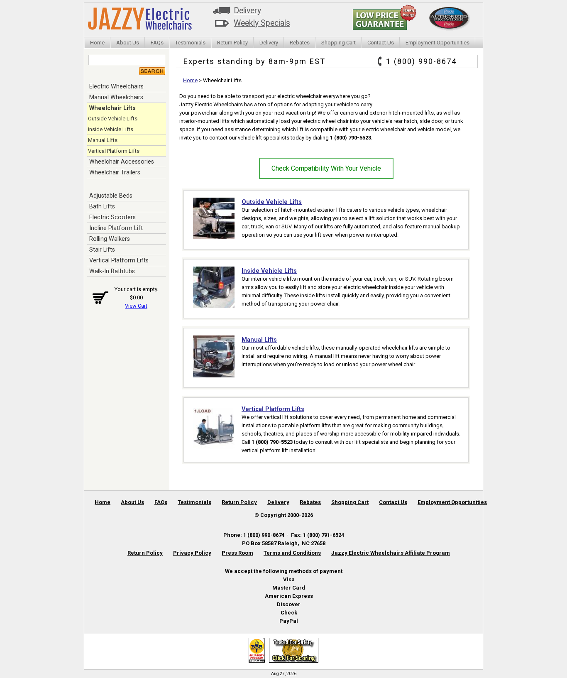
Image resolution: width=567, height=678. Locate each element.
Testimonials (190, 42)
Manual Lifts (102, 140)
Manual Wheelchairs (116, 97)
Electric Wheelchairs (116, 86)
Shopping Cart (338, 42)
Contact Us (380, 42)
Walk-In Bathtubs (112, 271)
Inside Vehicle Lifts (110, 129)
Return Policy (232, 42)
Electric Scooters (112, 217)
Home (97, 42)
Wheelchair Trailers (114, 172)
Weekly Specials (262, 23)
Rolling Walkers (109, 238)
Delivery (247, 10)
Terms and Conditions (292, 553)
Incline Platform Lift (116, 228)
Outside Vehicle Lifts (112, 118)
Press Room (237, 553)
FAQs (157, 42)
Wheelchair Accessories (121, 161)
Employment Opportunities (437, 42)
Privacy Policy (192, 553)
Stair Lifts (102, 249)
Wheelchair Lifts (112, 108)
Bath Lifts (102, 206)
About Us (127, 42)
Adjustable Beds (110, 195)
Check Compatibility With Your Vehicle (326, 168)
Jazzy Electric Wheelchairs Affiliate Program (390, 553)
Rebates (300, 42)
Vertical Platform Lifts (113, 151)
